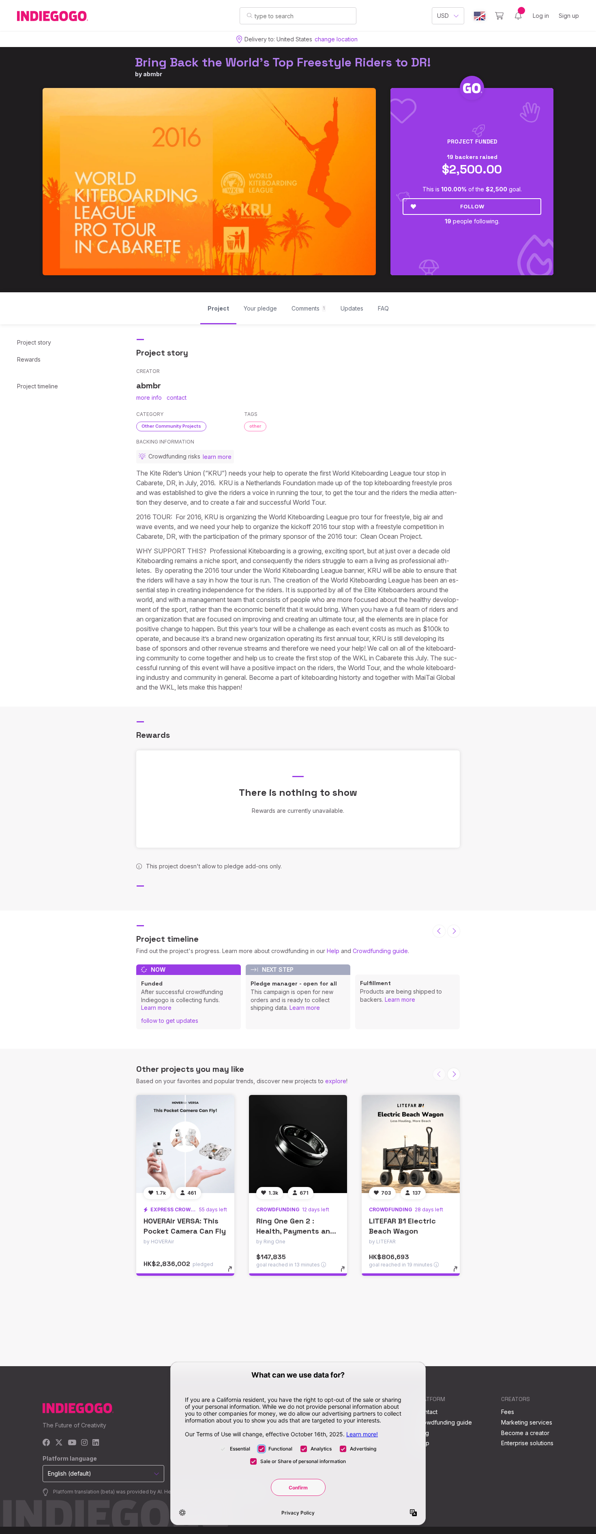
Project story (34, 342)
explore (335, 1081)
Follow (472, 206)
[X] (59, 1443)
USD (443, 15)
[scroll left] (439, 931)
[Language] (479, 16)
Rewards (29, 359)
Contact (427, 1411)
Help (333, 950)
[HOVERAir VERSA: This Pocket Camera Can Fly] (185, 1144)
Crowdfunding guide (380, 950)
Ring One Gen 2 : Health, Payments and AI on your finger (295, 1231)
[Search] (249, 15)
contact (177, 397)
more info (149, 397)
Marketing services (526, 1422)
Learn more (156, 1007)
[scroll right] (454, 931)
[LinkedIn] (95, 1443)
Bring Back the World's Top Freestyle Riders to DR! (283, 62)
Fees (507, 1411)
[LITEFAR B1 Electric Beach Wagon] (411, 1144)
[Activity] (518, 16)
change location (336, 39)
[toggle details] (233, 1272)
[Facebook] (46, 1443)
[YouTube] (72, 1443)
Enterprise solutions (527, 1443)
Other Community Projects (171, 426)
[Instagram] (84, 1443)
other (255, 426)
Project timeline (37, 386)
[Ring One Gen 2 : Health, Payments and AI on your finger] (298, 1144)
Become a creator (525, 1432)
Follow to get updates (169, 1020)
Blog (423, 1432)
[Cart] (499, 16)
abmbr (152, 74)
